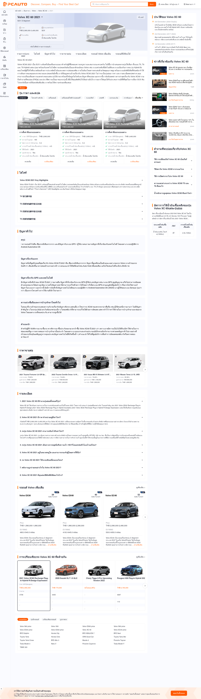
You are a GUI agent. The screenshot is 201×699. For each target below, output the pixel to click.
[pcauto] (15, 4)
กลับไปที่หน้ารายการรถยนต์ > (40, 46)
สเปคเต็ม (28, 161)
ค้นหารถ (27, 11)
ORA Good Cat (88, 637)
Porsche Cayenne (89, 643)
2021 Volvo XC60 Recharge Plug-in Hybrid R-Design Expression (33, 579)
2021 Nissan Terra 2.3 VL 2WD (128, 374)
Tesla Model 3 (25, 643)
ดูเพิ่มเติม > (140, 487)
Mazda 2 (85, 640)
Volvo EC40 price (120, 630)
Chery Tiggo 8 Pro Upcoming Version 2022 (99, 579)
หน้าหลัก (18, 11)
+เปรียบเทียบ (48, 161)
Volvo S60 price (25, 626)
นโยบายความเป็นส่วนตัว (45, 696)
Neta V (53, 643)
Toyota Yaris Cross (27, 640)
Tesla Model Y (119, 643)
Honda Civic (55, 637)
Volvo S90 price (119, 626)
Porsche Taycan (120, 640)
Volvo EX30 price (57, 630)
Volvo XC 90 (86, 630)
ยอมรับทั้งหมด (179, 693)
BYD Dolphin (24, 633)
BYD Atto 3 (55, 640)
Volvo (34, 11)
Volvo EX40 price (26, 630)
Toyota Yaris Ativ (120, 637)
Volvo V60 (55, 626)
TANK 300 (23, 647)
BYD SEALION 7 (88, 633)
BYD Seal (117, 633)
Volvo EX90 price (88, 626)
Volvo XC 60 (42, 11)
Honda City (55, 633)
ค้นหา (152, 4)
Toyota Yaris (24, 637)
